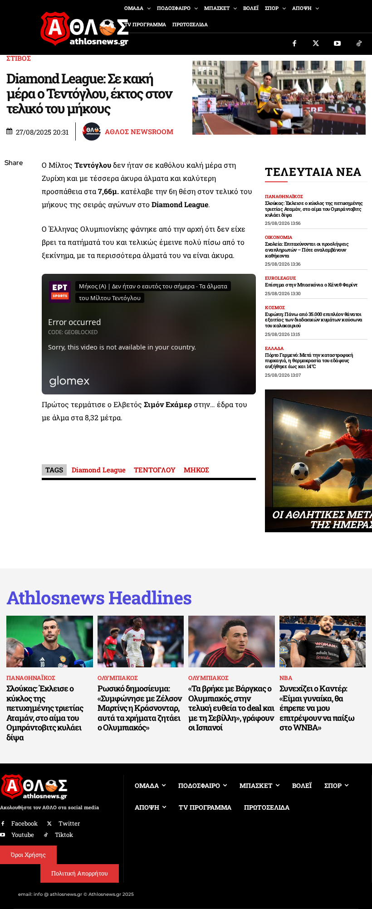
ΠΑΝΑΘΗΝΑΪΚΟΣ (284, 196)
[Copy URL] (14, 291)
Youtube (22, 835)
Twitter (69, 823)
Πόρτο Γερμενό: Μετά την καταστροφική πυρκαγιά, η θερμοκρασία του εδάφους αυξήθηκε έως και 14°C (309, 360)
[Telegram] (14, 270)
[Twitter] (316, 44)
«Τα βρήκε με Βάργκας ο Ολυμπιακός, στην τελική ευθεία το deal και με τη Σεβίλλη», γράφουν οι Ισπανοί (231, 708)
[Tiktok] (359, 44)
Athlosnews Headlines (98, 597)
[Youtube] (337, 44)
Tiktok (64, 835)
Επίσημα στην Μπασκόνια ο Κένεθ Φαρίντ (311, 284)
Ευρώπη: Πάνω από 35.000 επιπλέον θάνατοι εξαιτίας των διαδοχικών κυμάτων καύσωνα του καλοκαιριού (313, 320)
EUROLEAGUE (280, 278)
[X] (14, 206)
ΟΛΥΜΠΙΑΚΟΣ (117, 678)
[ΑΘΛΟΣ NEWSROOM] (93, 131)
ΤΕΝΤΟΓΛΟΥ (155, 469)
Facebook (24, 823)
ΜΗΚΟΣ (196, 469)
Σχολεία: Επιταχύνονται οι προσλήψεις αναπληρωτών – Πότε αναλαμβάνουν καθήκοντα (306, 249)
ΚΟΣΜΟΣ (275, 308)
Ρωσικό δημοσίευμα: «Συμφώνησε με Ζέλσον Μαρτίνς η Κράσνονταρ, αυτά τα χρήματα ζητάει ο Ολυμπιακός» (139, 708)
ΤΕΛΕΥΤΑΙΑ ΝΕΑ (313, 171)
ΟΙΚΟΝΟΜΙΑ (278, 237)
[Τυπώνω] (14, 313)
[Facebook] (294, 44)
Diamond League (99, 469)
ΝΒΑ (286, 678)
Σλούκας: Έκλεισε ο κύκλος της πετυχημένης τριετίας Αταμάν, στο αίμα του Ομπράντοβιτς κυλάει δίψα (314, 208)
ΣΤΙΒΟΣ (18, 58)
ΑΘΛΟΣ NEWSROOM (139, 131)
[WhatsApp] (14, 228)
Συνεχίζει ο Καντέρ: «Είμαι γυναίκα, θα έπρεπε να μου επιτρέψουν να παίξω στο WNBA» (316, 708)
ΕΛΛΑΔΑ (274, 348)
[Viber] (14, 249)
